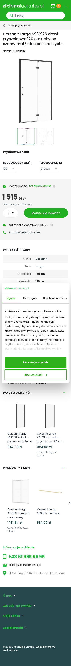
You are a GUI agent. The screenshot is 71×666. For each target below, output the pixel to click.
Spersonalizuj (33, 374)
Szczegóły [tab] (30, 298)
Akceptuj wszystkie (35, 362)
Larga (39, 266)
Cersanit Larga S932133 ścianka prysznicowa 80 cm (20, 437)
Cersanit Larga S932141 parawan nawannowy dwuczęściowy (18, 515)
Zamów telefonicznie (24, 232)
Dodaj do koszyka (46, 213)
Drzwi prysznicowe (19, 25)
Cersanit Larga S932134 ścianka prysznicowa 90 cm (50, 437)
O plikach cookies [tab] (55, 298)
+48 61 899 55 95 (27, 556)
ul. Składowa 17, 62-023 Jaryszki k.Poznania (36, 573)
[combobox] (9, 169)
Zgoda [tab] (11, 298)
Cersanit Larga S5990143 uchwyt (48, 511)
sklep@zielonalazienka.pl (25, 565)
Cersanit (41, 259)
